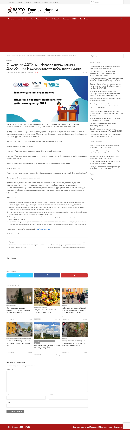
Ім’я (7, 395)
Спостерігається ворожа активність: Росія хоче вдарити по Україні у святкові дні (19, 310)
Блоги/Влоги (84, 19)
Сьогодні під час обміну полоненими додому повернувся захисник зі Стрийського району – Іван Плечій (106, 86)
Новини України (22, 19)
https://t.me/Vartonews (43, 229)
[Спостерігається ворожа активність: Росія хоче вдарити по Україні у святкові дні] (19, 289)
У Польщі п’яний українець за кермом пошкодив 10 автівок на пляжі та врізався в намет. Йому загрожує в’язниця (105, 93)
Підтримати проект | (106, 427)
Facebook (11, 2)
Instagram (28, 2)
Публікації (55, 19)
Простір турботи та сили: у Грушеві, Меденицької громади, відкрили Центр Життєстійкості (103, 73)
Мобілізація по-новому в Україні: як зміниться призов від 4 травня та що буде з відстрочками (74, 310)
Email (51, 395)
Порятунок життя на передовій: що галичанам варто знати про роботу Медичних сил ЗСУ (73, 343)
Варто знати (38, 307)
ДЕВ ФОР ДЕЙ (25, 427)
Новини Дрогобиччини (40, 341)
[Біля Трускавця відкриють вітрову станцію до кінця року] (47, 323)
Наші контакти (118, 427)
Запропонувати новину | (81, 427)
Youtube (19, 2)
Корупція (66, 19)
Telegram (37, 2)
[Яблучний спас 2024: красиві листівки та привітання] (47, 289)
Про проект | (94, 427)
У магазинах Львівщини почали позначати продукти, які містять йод (18, 343)
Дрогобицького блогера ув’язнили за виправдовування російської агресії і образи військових (105, 106)
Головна (11, 19)
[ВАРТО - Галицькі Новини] (65, 10)
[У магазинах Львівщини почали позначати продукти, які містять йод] (19, 323)
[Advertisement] (65, 36)
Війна (47, 19)
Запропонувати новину (50, 2)
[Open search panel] (122, 19)
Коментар (9, 369)
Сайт (8, 403)
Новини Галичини (36, 19)
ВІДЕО (74, 19)
